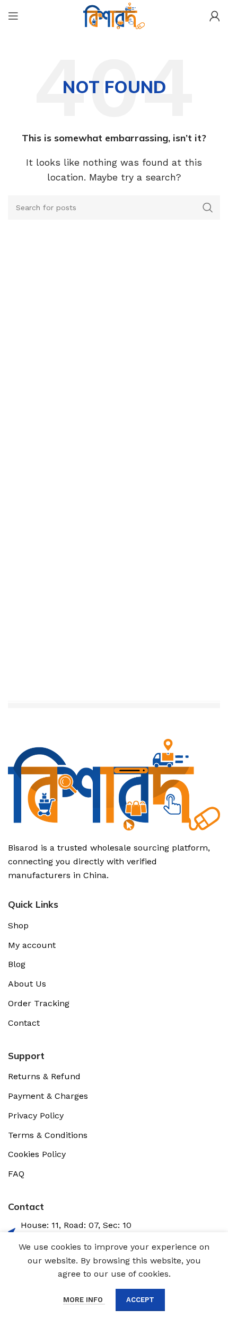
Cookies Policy (37, 1154)
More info (84, 1300)
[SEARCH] (208, 207)
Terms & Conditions (47, 1135)
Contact (24, 1023)
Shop (18, 925)
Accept (140, 1300)
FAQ (16, 1174)
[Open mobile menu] (13, 15)
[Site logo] (113, 15)
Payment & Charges (48, 1096)
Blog (16, 964)
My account (32, 945)
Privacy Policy (36, 1115)
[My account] (214, 15)
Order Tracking (38, 1003)
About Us (27, 984)
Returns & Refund (44, 1076)
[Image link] (114, 784)
